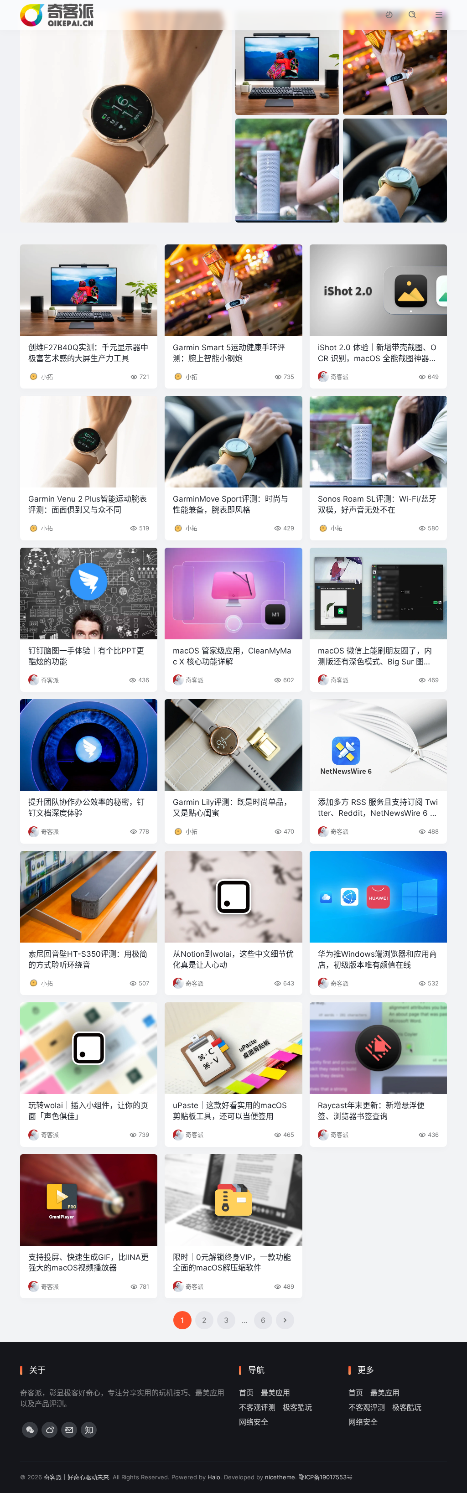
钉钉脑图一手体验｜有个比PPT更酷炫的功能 (86, 656)
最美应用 (275, 1392)
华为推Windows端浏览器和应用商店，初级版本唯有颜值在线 (377, 959)
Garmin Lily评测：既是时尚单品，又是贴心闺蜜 (232, 808)
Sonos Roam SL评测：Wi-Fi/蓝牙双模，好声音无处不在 (377, 504)
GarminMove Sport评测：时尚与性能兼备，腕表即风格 (230, 504)
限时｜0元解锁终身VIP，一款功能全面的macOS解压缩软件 (232, 1263)
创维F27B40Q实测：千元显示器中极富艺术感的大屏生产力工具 (88, 353)
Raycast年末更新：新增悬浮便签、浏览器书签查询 (371, 1111)
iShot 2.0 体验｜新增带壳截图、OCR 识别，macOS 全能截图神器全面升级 (377, 353)
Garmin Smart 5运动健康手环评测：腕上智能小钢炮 (229, 353)
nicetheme (280, 1477)
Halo (214, 1477)
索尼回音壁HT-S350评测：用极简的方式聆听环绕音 (87, 959)
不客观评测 (257, 1407)
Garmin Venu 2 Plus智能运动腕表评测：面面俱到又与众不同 (87, 504)
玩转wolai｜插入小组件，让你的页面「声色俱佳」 (88, 1111)
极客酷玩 (297, 1407)
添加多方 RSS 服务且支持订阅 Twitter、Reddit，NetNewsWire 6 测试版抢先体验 (378, 808)
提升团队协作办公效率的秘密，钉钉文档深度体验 (86, 808)
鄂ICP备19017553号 (326, 1477)
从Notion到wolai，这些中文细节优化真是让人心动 (233, 959)
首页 (246, 1392)
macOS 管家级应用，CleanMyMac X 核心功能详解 (232, 656)
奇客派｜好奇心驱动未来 (76, 1477)
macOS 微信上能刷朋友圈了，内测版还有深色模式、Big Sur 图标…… (375, 657)
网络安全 (253, 1421)
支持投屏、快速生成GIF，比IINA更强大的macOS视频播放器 (88, 1263)
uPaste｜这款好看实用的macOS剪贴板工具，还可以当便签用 (230, 1111)
